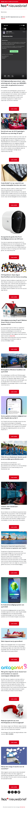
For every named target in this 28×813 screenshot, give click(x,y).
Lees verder (14, 109)
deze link (12, 336)
